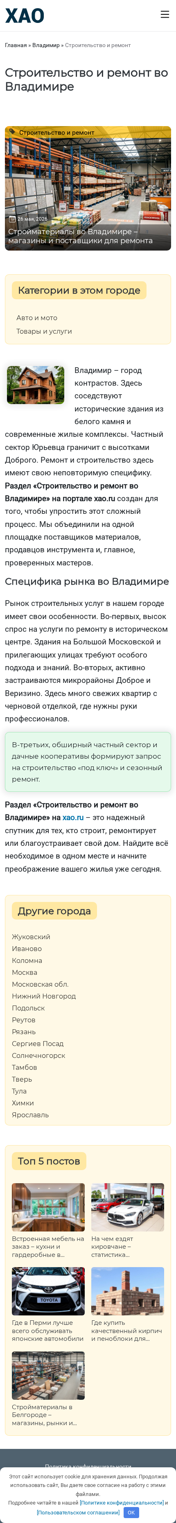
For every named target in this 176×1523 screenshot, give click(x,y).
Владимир (46, 45)
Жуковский (31, 937)
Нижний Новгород (44, 996)
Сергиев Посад (37, 1044)
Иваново (27, 949)
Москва (24, 972)
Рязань (24, 1032)
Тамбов (24, 1067)
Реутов (24, 1020)
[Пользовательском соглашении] (78, 1512)
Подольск (28, 1008)
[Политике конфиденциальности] (122, 1503)
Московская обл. (40, 984)
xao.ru (73, 817)
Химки (23, 1103)
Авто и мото (36, 318)
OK (131, 1512)
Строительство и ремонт (56, 132)
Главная (16, 45)
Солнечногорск (38, 1056)
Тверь (22, 1079)
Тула (19, 1091)
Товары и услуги (44, 331)
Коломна (27, 961)
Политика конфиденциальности (88, 1466)
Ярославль (30, 1115)
